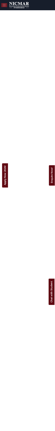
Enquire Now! (51, 175)
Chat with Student (51, 291)
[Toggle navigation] (4, 5)
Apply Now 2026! (5, 175)
